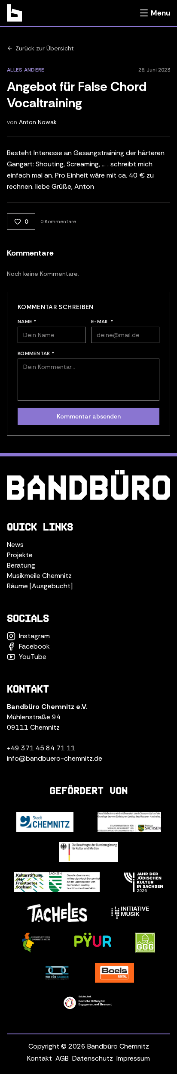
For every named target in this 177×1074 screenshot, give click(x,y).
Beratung (21, 565)
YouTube (32, 656)
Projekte (20, 554)
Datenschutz (92, 1058)
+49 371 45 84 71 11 (41, 747)
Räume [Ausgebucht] (40, 585)
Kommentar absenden (89, 416)
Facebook (34, 646)
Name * (27, 321)
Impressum (133, 1058)
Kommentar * (36, 353)
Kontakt (39, 1058)
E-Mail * (102, 321)
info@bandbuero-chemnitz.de (54, 758)
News (15, 544)
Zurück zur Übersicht (44, 48)
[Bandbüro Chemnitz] (14, 13)
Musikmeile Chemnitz (39, 575)
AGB (62, 1058)
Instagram (34, 635)
